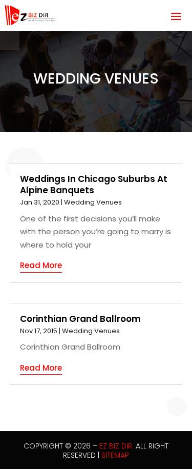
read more (41, 265)
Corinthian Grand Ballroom (80, 319)
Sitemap (115, 455)
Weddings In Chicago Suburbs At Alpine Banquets (93, 184)
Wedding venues (93, 202)
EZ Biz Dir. (116, 446)
